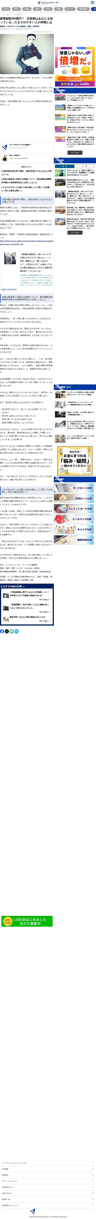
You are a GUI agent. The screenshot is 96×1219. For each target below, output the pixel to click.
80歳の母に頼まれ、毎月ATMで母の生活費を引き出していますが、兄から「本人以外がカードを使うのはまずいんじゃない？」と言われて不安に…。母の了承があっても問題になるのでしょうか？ (80, 223)
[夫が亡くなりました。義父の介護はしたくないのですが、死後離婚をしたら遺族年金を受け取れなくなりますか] (60, 172)
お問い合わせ (7, 1193)
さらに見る (75, 152)
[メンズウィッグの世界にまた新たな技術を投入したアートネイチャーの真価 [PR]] (75, 397)
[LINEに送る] (12, 631)
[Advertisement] (27, 124)
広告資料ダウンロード (10, 1205)
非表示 (28, 166)
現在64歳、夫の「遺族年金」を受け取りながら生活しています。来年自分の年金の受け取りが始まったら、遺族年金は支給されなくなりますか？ (80, 211)
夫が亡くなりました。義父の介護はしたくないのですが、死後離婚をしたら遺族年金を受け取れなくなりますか (80, 173)
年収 (16, 9)
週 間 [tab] (64, 166)
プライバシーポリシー (10, 1181)
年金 (48, 9)
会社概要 (5, 1169)
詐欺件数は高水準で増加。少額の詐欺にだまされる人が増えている (26, 172)
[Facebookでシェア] (2, 631)
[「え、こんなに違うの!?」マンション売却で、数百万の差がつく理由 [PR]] (75, 442)
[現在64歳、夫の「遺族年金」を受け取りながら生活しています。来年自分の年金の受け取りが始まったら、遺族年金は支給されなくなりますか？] (60, 210)
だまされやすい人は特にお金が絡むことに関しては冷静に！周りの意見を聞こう (25, 189)
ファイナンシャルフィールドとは (14, 1163)
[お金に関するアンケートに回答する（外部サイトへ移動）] (75, 460)
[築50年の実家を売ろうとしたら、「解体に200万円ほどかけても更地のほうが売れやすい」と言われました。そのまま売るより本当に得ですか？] (60, 182)
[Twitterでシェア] (7, 631)
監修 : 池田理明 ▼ (15, 155)
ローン (70, 9)
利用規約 (5, 1175)
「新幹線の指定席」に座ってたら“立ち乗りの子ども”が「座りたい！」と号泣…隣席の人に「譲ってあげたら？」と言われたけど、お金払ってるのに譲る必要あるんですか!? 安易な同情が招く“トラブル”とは (80, 197)
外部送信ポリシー (8, 1187)
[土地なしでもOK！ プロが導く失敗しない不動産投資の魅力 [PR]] (75, 417)
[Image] (27, 921)
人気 (6, 9)
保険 (58, 9)
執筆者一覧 (6, 1199)
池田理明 (36, 26)
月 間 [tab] (84, 166)
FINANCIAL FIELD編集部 (16, 26)
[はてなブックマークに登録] (16, 631)
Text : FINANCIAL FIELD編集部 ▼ (20, 144)
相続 (27, 9)
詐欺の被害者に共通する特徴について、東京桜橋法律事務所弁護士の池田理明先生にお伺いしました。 (26, 180)
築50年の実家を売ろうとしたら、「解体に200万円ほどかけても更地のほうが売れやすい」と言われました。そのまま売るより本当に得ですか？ (80, 183)
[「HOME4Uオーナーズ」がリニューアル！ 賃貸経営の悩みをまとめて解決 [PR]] (75, 407)
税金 (37, 9)
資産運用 (83, 9)
